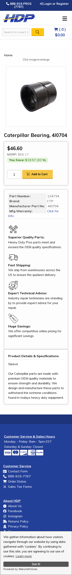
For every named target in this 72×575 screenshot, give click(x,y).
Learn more (24, 556)
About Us (15, 506)
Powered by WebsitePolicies (20, 569)
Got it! (36, 564)
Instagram (15, 516)
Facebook (15, 511)
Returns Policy (18, 521)
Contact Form (18, 471)
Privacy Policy (18, 526)
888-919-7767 (19, 476)
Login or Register (56, 3)
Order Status (17, 481)
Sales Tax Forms (20, 487)
